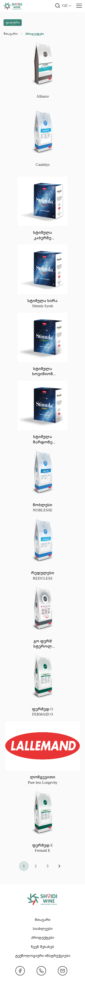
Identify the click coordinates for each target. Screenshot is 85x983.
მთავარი (11, 34)
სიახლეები (42, 928)
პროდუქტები (34, 34)
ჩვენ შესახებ (42, 946)
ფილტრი (12, 22)
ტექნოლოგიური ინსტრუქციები (42, 955)
